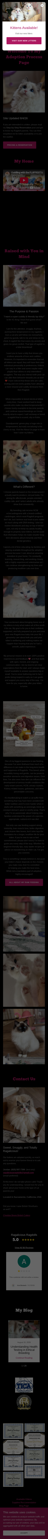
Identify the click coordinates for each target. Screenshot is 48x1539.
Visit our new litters (24, 41)
